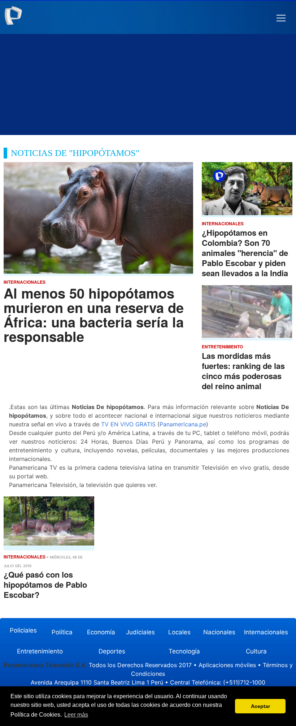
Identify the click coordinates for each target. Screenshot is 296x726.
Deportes (112, 651)
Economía (101, 632)
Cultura (256, 651)
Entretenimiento (40, 651)
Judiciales (140, 632)
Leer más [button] (76, 715)
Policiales (23, 630)
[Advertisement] (148, 84)
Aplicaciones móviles (227, 665)
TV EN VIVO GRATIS (128, 424)
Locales (179, 632)
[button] (281, 18)
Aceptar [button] (260, 706)
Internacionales (266, 632)
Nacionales (219, 632)
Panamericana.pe (183, 424)
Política (62, 632)
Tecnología (184, 651)
